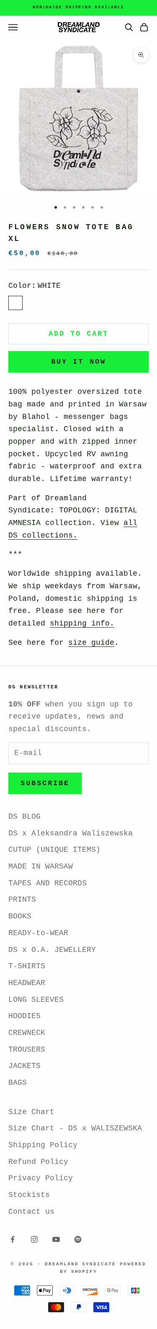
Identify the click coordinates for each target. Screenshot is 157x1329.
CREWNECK (26, 1033)
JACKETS (24, 1066)
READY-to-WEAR (38, 933)
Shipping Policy (42, 1145)
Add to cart (79, 334)
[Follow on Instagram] (34, 1239)
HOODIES (24, 1016)
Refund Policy (38, 1162)
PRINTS (22, 899)
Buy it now (78, 362)
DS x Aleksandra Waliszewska (70, 833)
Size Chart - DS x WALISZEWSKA (75, 1128)
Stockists (29, 1195)
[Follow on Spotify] (78, 1239)
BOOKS (19, 916)
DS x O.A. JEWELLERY (52, 950)
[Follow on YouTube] (56, 1239)
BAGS (17, 1082)
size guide (91, 643)
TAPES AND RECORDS (47, 883)
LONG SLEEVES (36, 999)
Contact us (31, 1211)
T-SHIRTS (26, 966)
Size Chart (31, 1112)
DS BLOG (24, 816)
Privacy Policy (40, 1178)
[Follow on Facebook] (12, 1239)
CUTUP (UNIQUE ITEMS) (54, 849)
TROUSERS (26, 1049)
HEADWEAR (26, 983)
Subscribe (45, 783)
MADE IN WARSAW (40, 866)
